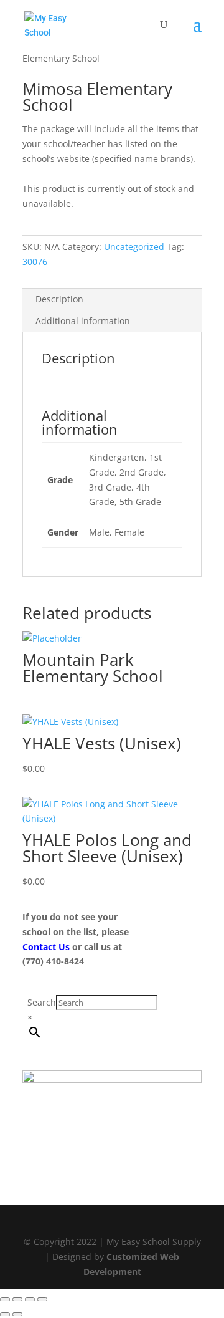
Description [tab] (59, 299)
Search (41, 1002)
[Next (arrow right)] (17, 1314)
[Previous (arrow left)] (5, 1314)
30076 (34, 261)
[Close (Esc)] (42, 1299)
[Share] (30, 1299)
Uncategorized (134, 247)
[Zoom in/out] (5, 1299)
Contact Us (47, 947)
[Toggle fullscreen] (17, 1299)
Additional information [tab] (82, 321)
